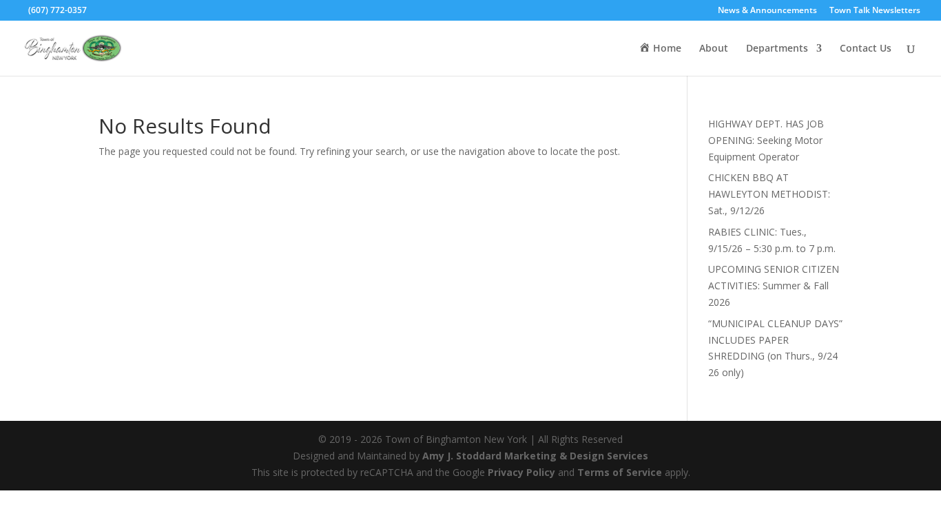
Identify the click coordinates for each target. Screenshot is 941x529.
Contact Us (865, 48)
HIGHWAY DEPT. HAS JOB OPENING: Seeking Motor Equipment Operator (766, 140)
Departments (777, 48)
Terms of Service (619, 472)
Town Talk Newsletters (874, 11)
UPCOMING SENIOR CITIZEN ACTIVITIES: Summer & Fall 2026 (773, 285)
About (713, 48)
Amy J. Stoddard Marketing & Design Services (535, 455)
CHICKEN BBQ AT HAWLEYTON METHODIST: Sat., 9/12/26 (769, 194)
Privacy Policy (521, 472)
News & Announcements (767, 11)
